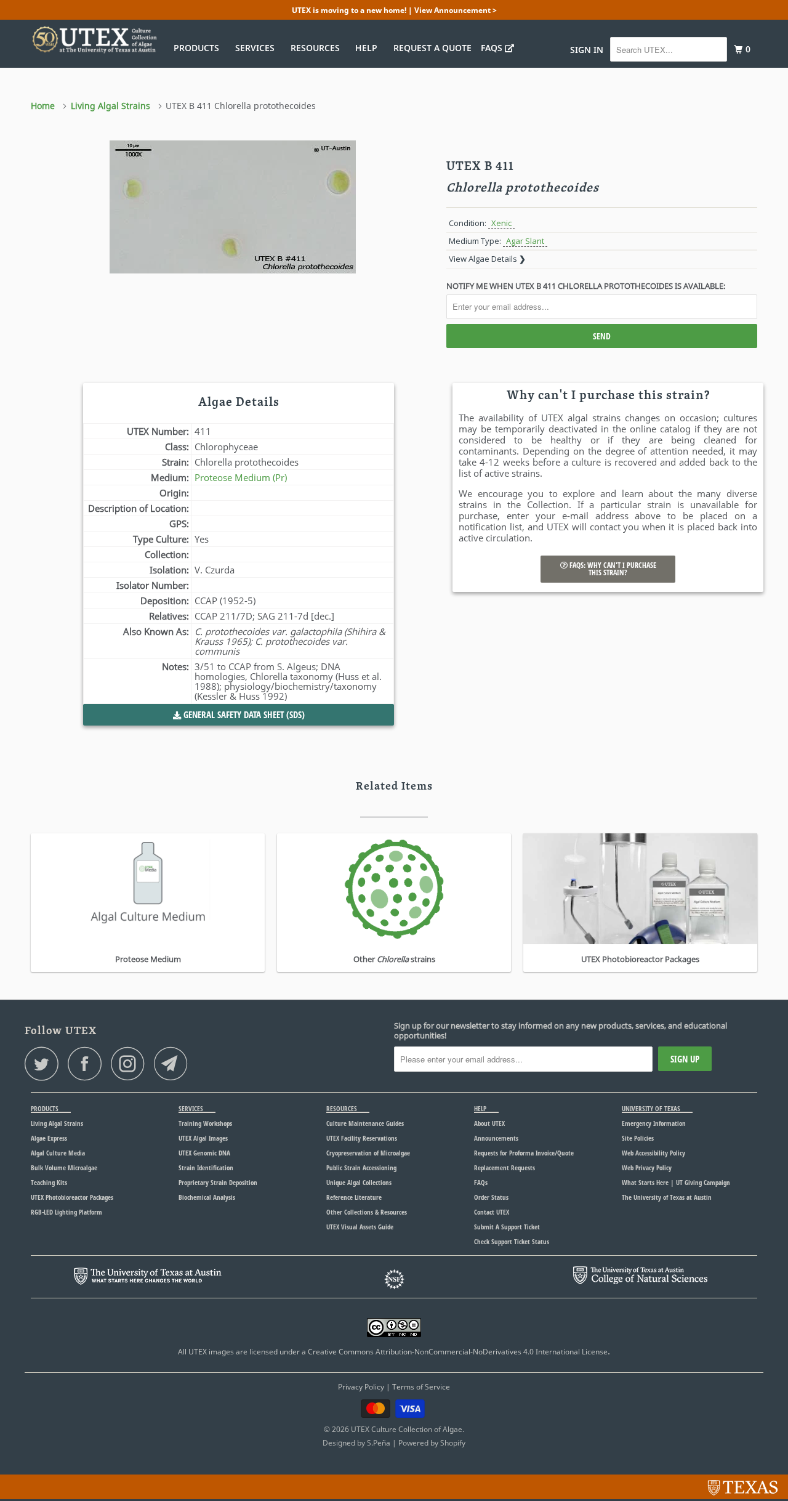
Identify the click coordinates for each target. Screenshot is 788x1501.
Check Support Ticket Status (511, 1241)
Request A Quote (432, 48)
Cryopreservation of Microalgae (368, 1152)
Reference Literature (354, 1197)
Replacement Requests (504, 1167)
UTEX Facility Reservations (361, 1138)
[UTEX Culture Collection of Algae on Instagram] (131, 1063)
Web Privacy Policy (647, 1167)
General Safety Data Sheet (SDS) (243, 714)
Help (368, 48)
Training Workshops (205, 1123)
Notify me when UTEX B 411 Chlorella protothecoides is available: (585, 285)
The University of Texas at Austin (667, 1197)
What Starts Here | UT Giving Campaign (676, 1182)
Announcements (496, 1138)
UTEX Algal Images (203, 1138)
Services (257, 48)
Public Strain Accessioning (361, 1167)
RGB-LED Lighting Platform (66, 1211)
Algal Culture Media (58, 1152)
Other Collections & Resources (366, 1211)
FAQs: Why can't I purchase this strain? (612, 569)
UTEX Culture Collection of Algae (406, 1429)
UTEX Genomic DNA (204, 1152)
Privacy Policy (361, 1387)
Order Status (491, 1197)
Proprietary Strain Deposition (218, 1182)
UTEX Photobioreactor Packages (72, 1197)
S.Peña (378, 1443)
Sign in (586, 49)
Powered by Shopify (431, 1443)
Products (199, 48)
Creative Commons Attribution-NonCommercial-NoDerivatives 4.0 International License (458, 1351)
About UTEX (489, 1123)
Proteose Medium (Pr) (241, 477)
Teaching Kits (49, 1182)
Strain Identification (206, 1167)
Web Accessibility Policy (653, 1152)
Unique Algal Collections (359, 1182)
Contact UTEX (491, 1211)
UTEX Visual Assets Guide (359, 1226)
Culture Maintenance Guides (365, 1123)
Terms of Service (421, 1387)
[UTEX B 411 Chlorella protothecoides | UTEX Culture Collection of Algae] (232, 233)
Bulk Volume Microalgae (64, 1167)
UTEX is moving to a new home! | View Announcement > (394, 10)
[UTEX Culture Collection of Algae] (94, 39)
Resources (318, 48)
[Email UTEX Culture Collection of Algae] (174, 1063)
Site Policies (638, 1138)
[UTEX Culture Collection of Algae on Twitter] (45, 1063)
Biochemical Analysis (207, 1197)
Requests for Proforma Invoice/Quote (524, 1152)
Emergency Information (654, 1123)
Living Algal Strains (57, 1123)
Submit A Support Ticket (507, 1226)
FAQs (493, 48)
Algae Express (49, 1138)
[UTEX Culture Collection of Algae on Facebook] (88, 1063)
